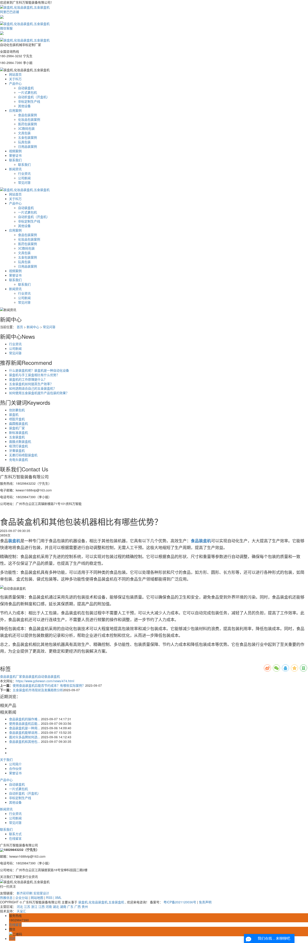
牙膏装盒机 (17, 450)
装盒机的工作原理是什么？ (28, 379)
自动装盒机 (26, 88)
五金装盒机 (17, 437)
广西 (77, 906)
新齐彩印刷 (24, 893)
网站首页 (15, 74)
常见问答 (24, 182)
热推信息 (6, 897)
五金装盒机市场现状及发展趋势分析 (38, 690)
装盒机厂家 (17, 428)
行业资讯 (24, 173)
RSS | (50, 897)
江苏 (27, 906)
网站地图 (37, 897)
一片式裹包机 (27, 92)
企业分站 (21, 897)
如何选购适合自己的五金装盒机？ (32, 388)
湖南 (63, 906)
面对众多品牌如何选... (24, 737)
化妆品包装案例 (29, 119)
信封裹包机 (17, 410)
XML (58, 897)
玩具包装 (24, 142)
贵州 (85, 906)
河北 (20, 906)
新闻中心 (33, 327)
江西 (41, 906)
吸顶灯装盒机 (18, 446)
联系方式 (15, 834)
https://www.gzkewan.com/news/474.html (45, 681)
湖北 (56, 906)
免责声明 (205, 902)
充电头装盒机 (18, 459)
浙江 (34, 906)
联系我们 (15, 160)
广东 (70, 906)
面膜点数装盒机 (20, 441)
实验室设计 (41, 893)
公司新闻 (24, 178)
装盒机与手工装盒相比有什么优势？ (34, 375)
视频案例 (15, 151)
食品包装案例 (27, 115)
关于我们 (6, 759)
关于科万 (15, 79)
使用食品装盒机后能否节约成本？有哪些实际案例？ (49, 685)
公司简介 (15, 764)
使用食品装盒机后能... (24, 723)
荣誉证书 (15, 155)
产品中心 (15, 83)
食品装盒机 (30, 676)
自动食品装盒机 (49, 676)
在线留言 (15, 838)
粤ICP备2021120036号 (179, 902)
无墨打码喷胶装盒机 (23, 455)
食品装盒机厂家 (11, 676)
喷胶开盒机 (17, 419)
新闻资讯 (15, 169)
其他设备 (24, 106)
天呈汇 (21, 911)
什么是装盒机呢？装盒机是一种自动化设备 (39, 370)
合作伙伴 (15, 768)
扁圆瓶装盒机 (18, 423)
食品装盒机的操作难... (24, 719)
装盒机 (13, 414)
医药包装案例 (27, 124)
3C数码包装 (26, 128)
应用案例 (15, 110)
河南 (49, 906)
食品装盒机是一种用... (24, 728)
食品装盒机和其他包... (24, 741)
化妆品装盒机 (98, 902)
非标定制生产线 (29, 101)
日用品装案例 (27, 146)
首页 (20, 327)
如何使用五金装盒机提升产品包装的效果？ (39, 393)
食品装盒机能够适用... (24, 732)
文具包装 (24, 133)
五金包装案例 (27, 137)
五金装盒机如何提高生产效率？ (31, 384)
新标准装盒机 (18, 432)
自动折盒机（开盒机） (34, 97)
